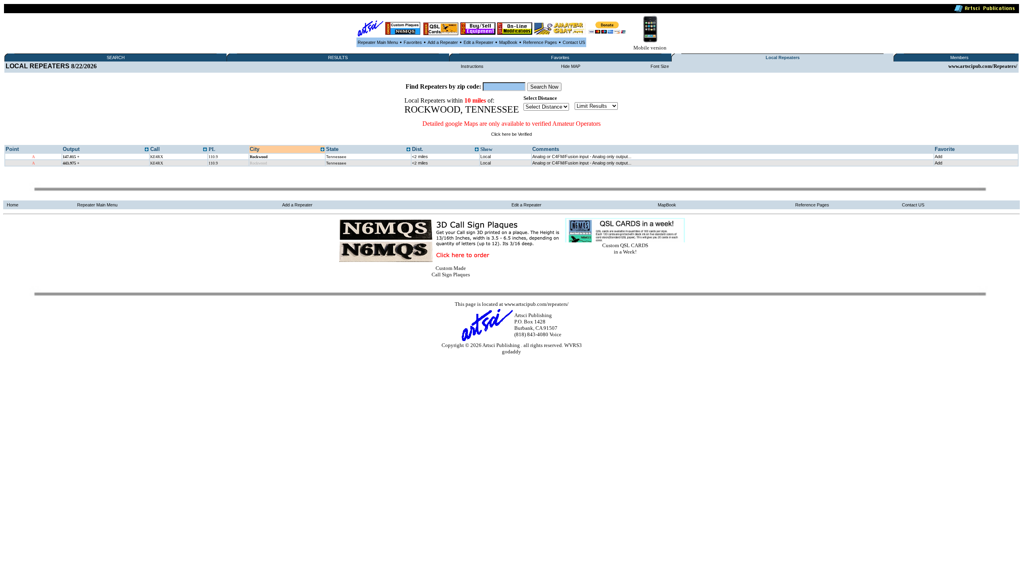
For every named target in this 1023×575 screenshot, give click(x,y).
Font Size (660, 66)
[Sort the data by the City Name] (322, 149)
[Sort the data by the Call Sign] (205, 149)
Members (959, 57)
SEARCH (116, 57)
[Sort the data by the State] (408, 149)
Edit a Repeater (479, 42)
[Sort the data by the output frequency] (147, 149)
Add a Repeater (443, 42)
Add (938, 156)
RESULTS (338, 57)
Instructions (472, 66)
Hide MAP (570, 66)
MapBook (508, 42)
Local (485, 156)
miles (420, 156)
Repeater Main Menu (378, 42)
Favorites (413, 42)
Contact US (574, 42)
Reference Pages (540, 42)
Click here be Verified (511, 134)
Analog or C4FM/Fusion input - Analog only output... (581, 156)
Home (12, 204)
